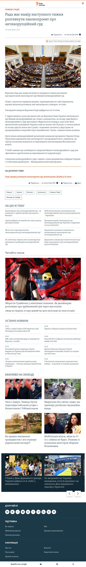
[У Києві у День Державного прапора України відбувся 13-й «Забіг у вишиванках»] (23, 465)
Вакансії (47, 548)
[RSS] (43, 512)
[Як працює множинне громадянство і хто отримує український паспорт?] (23, 423)
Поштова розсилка (12, 535)
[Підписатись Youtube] (23, 512)
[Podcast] (49, 512)
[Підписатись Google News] (12, 512)
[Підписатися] (54, 512)
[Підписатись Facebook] (7, 512)
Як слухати (9, 527)
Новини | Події (12, 10)
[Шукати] (73, 564)
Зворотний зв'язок (51, 552)
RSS (45, 527)
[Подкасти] (57, 564)
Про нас (8, 548)
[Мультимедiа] (41, 564)
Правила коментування (53, 531)
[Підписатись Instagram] (28, 512)
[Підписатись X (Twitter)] (18, 512)
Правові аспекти (11, 556)
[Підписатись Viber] (33, 512)
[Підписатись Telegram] (38, 512)
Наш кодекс (10, 552)
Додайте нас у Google (19, 564)
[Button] (56, 34)
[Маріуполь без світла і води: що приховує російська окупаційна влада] (62, 389)
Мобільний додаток (13, 531)
